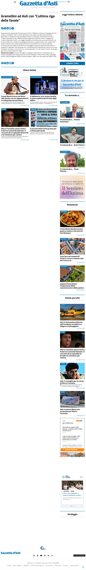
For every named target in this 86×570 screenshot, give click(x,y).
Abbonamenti (26, 565)
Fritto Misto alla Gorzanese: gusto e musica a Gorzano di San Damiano (71, 231)
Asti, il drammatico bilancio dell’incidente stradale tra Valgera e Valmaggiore (71, 324)
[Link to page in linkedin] (7, 28)
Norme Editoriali (49, 565)
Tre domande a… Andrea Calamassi (70, 120)
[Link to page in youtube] (41, 555)
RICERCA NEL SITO (63, 1)
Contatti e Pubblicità (17, 565)
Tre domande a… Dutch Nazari (72, 145)
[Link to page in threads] (13, 28)
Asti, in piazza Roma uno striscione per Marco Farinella (70, 411)
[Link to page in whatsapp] (10, 28)
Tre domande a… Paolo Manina (69, 170)
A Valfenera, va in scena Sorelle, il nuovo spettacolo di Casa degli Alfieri (43, 98)
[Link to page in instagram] (34, 555)
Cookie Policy (65, 565)
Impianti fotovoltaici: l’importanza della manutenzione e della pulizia (72, 286)
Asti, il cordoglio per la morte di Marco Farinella (72, 382)
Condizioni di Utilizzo (74, 565)
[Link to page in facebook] (2, 28)
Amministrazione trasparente (37, 565)
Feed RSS (9, 565)
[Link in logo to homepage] (15, 552)
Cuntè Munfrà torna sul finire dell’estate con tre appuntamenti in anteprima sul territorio (15, 98)
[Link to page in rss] (45, 555)
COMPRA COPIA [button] (72, 63)
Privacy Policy (58, 565)
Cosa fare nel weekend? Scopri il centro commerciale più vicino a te (72, 258)
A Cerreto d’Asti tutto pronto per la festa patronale (43, 130)
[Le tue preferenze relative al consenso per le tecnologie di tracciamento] (83, 567)
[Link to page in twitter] (5, 28)
